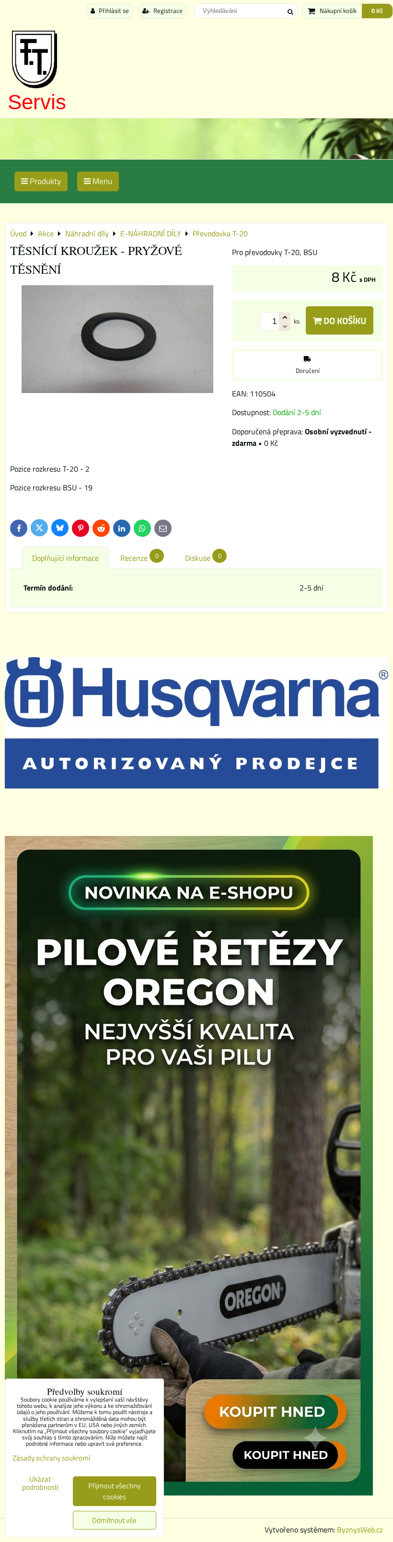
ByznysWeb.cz (360, 1529)
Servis (37, 102)
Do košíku (344, 320)
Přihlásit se (113, 10)
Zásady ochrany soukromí (51, 1457)
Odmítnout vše (114, 1520)
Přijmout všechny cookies (114, 1491)
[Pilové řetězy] (189, 1492)
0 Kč (377, 10)
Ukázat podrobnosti (40, 1483)
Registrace (167, 10)
